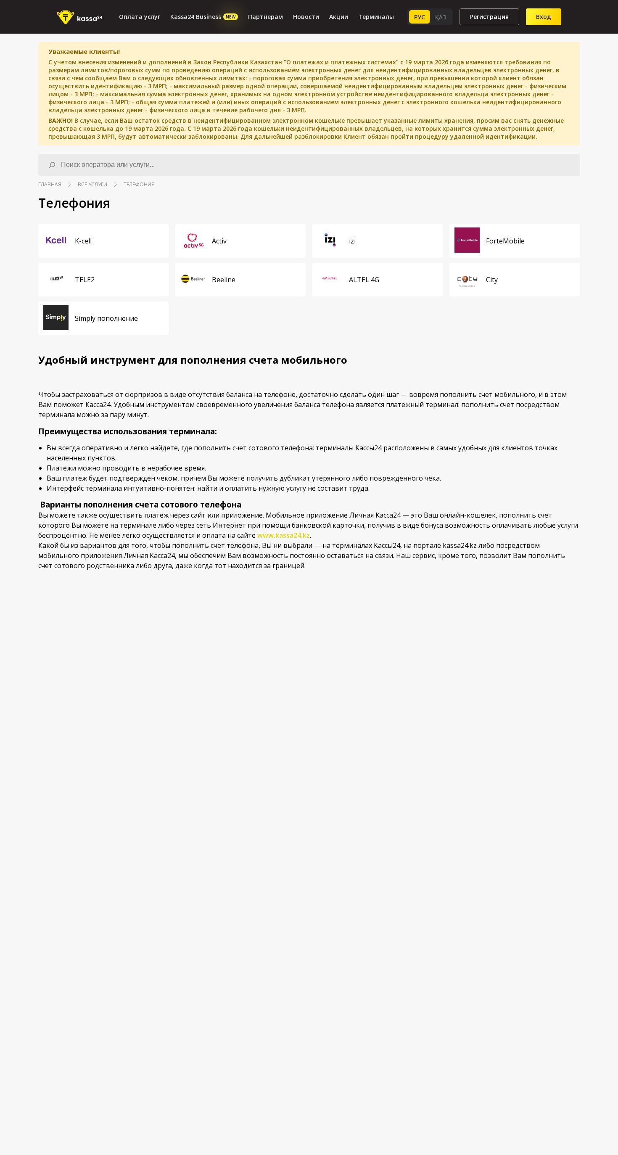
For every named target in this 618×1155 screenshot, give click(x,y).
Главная (49, 184)
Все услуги (92, 184)
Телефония (139, 184)
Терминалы (376, 17)
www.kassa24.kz (283, 535)
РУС (419, 17)
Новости (306, 17)
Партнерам (265, 17)
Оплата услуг (139, 17)
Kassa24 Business (202, 17)
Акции (338, 17)
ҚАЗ (440, 17)
